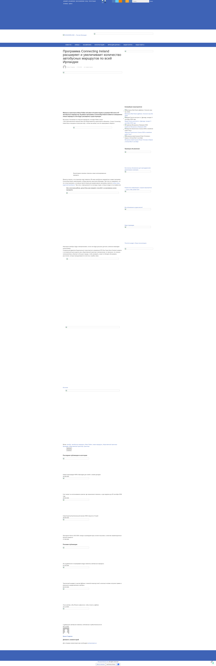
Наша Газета (140, 45)
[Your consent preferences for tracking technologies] (213, 663)
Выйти (70, 3)
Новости (68, 45)
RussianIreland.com (103, 661)
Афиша (77, 45)
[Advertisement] (108, 17)
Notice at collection (101, 664)
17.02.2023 (79, 67)
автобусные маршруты (78, 444)
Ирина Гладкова (71, 67)
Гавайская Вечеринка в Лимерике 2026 (135, 126)
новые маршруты (97, 444)
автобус (69, 444)
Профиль (65, 3)
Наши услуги (127, 45)
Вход (86, 1)
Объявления (87, 45)
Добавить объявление (69, 1)
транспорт (87, 446)
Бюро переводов (129, 225)
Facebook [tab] (69, 450)
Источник (65, 387)
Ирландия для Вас (114, 45)
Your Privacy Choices (110, 664)
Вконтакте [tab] (69, 448)
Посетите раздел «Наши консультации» (136, 243)
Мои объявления (80, 1)
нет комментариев (88, 67)
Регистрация (92, 1)
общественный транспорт (76, 446)
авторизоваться (92, 643)
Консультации (99, 45)
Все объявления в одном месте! (134, 207)
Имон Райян (88, 444)
